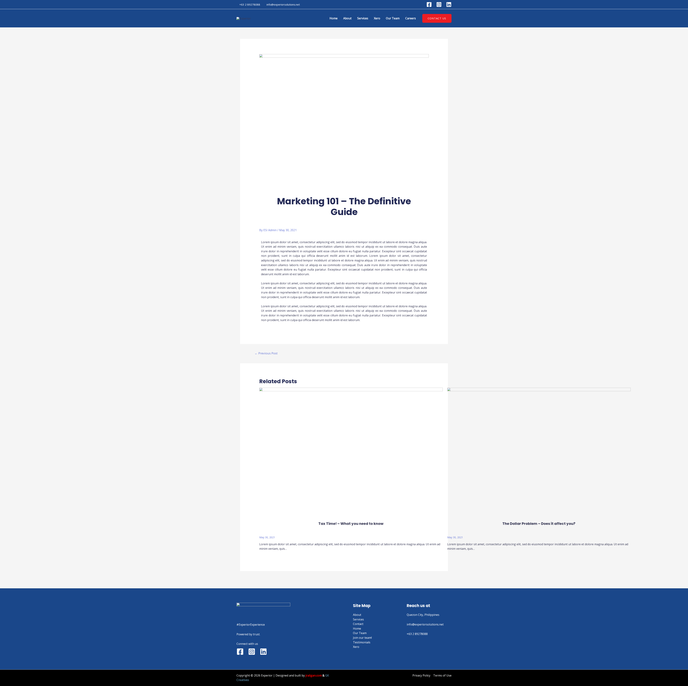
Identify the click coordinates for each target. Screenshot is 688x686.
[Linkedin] (449, 4)
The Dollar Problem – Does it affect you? (538, 523)
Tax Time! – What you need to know (350, 523)
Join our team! (362, 638)
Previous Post (266, 353)
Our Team (393, 18)
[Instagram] (439, 4)
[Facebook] (429, 4)
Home (333, 18)
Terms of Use (442, 675)
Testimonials (361, 642)
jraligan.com (313, 675)
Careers (410, 18)
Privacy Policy (421, 675)
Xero (377, 18)
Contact (358, 624)
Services (362, 18)
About (347, 18)
